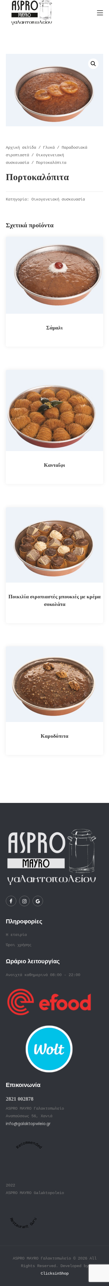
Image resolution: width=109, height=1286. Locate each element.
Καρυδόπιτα (54, 735)
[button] (93, 63)
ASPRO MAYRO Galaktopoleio (35, 1193)
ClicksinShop (55, 1273)
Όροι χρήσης (18, 945)
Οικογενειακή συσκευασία (58, 199)
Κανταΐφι (54, 465)
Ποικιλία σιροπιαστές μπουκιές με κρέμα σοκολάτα (54, 600)
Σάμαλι (54, 327)
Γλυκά (49, 147)
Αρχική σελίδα (21, 147)
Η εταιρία (16, 934)
